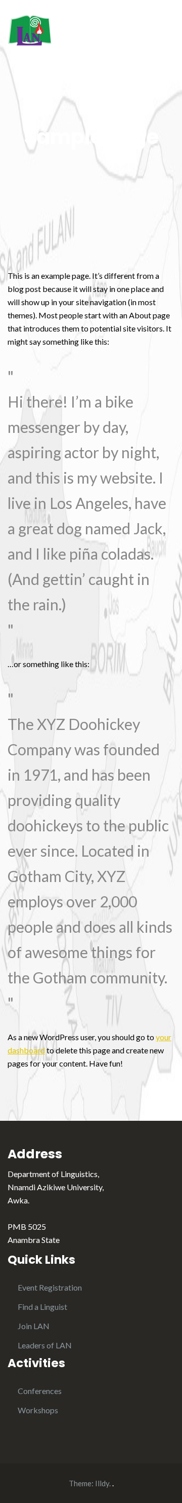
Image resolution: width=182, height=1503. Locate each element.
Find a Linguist (42, 1306)
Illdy (102, 1483)
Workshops (38, 1410)
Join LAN (34, 1326)
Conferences (40, 1391)
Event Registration (50, 1287)
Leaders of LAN (45, 1345)
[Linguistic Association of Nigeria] (30, 28)
